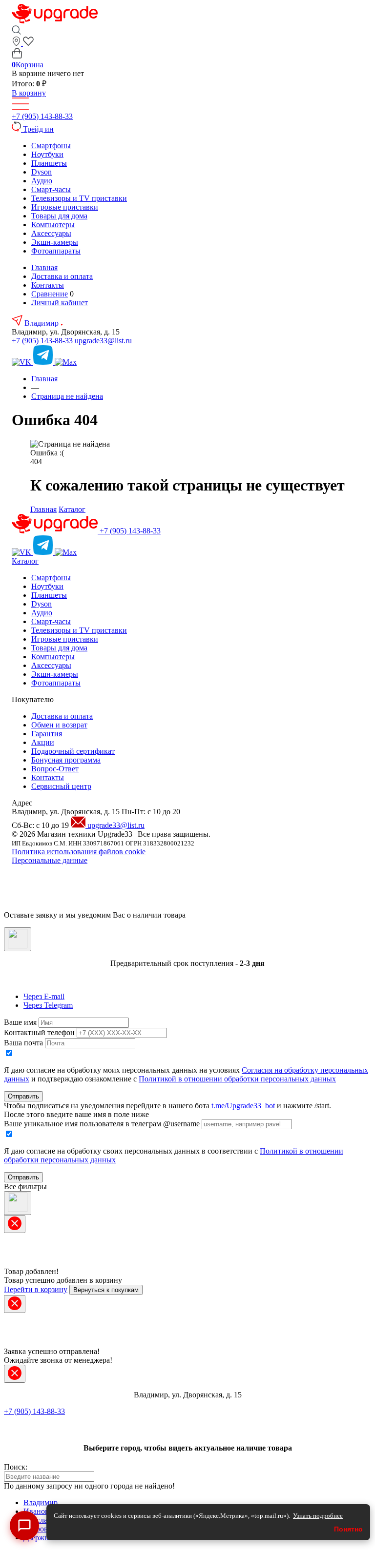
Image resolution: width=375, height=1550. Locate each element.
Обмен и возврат (59, 725)
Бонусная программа (66, 760)
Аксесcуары (51, 233)
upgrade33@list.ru (103, 340)
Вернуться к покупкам (106, 1290)
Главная (44, 267)
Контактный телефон (39, 1032)
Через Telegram (48, 1005)
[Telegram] (44, 362)
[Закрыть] (17, 939)
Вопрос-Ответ (55, 769)
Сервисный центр (61, 786)
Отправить (23, 1096)
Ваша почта (23, 1043)
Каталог (72, 509)
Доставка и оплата (62, 276)
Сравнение (49, 294)
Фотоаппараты (56, 251)
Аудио (41, 181)
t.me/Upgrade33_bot (243, 1105)
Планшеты (49, 163)
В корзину (29, 93)
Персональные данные (49, 860)
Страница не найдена (67, 396)
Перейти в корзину (35, 1289)
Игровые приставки (64, 207)
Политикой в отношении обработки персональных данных (237, 1079)
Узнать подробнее (318, 1515)
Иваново (38, 1511)
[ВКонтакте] (22, 362)
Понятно (348, 1529)
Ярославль (41, 1520)
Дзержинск (42, 1537)
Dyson (41, 172)
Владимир (42, 323)
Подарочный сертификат (73, 751)
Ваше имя (20, 1022)
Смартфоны (51, 145)
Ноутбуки (47, 154)
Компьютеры (53, 224)
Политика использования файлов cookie (79, 851)
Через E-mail (43, 996)
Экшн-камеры (54, 242)
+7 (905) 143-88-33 (42, 116)
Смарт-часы (51, 189)
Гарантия (46, 733)
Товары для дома (59, 216)
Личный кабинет (59, 302)
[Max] (66, 362)
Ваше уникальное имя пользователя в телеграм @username (102, 1123)
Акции (42, 742)
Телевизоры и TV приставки (79, 198)
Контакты (47, 285)
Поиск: (15, 1467)
